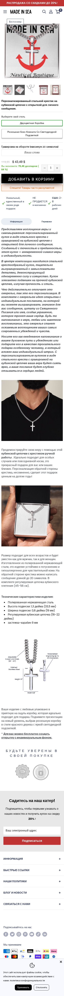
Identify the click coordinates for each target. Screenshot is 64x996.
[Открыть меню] (5, 11)
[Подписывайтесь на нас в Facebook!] (5, 934)
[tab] (25, 77)
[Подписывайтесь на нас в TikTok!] (38, 934)
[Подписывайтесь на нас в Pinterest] (25, 934)
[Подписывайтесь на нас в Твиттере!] (12, 934)
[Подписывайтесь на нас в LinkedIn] (44, 934)
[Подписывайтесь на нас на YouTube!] (31, 934)
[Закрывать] (61, 961)
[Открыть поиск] (44, 12)
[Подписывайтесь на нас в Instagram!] (18, 934)
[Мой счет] (51, 12)
